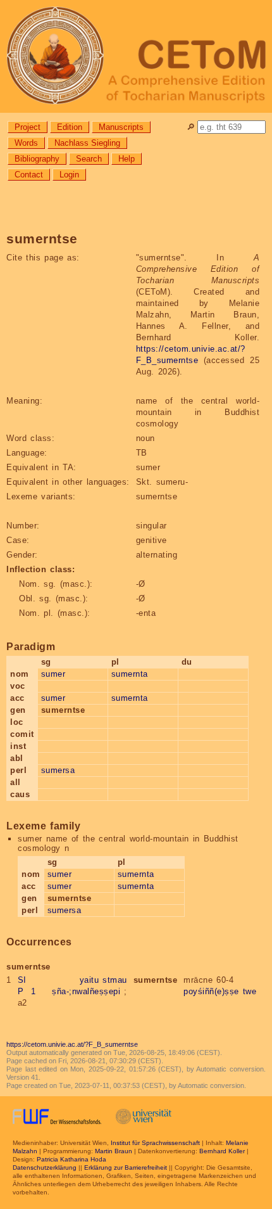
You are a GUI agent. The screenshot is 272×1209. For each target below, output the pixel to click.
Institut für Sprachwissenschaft (155, 1142)
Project (27, 127)
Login (69, 174)
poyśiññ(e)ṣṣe (211, 991)
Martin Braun (113, 1151)
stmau (114, 980)
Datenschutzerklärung (45, 1167)
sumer (53, 674)
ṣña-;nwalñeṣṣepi (86, 991)
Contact (29, 174)
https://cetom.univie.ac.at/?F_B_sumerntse (72, 1044)
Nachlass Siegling (87, 143)
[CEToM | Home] (136, 56)
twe (250, 991)
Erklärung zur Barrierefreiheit (125, 1167)
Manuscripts (121, 127)
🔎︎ (191, 127)
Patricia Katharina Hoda (71, 1159)
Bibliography (37, 158)
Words (26, 143)
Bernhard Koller (222, 1151)
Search (89, 158)
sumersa (58, 770)
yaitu (89, 980)
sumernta (129, 674)
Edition (69, 127)
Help (126, 158)
